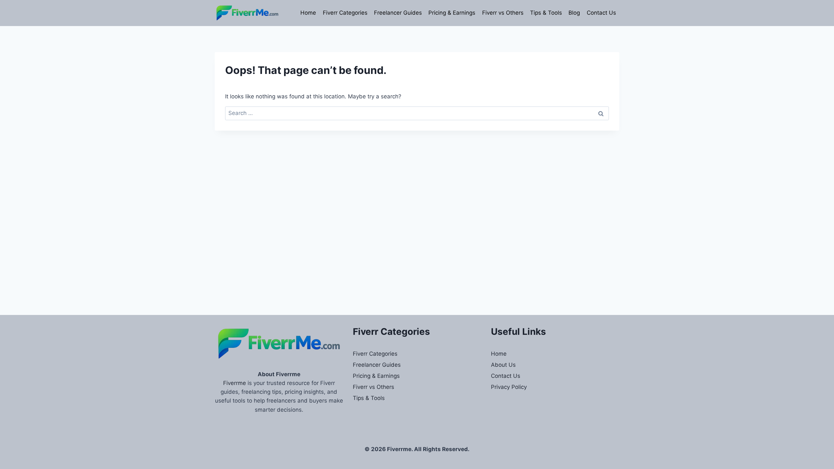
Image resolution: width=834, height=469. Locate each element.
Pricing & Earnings (451, 12)
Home (308, 12)
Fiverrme (234, 383)
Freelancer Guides (398, 12)
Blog (574, 12)
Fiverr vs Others (503, 12)
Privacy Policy (509, 387)
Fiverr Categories (345, 12)
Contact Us (601, 12)
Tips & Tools (546, 12)
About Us (503, 365)
